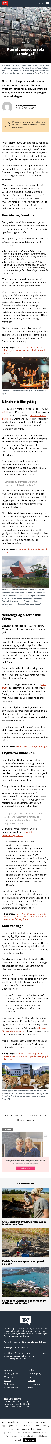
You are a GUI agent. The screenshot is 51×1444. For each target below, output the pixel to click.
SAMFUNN (33, 1115)
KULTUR (8, 1115)
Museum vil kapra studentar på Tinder (25, 551)
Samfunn (8, 1369)
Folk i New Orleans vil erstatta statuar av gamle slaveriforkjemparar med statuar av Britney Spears (25, 916)
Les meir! (18, 1440)
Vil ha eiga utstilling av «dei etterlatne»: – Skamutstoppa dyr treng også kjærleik (26, 1056)
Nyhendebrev (11, 1387)
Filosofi (43, 1115)
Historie (20, 1120)
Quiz (30, 1377)
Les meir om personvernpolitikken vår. (19, 1357)
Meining (8, 1380)
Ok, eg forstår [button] (29, 1440)
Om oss (31, 1380)
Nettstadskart (35, 1384)
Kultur (31, 1369)
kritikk (5, 412)
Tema (30, 1387)
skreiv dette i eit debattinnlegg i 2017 (20, 833)
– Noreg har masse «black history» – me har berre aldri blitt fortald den (24, 350)
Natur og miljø (35, 1373)
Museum (30, 1120)
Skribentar (9, 1384)
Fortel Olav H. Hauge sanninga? (32, 746)
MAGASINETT (20, 1115)
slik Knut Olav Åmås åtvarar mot (24, 1029)
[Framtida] (5, 3)
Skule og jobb (11, 1373)
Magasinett (9, 1377)
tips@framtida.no (12, 1401)
